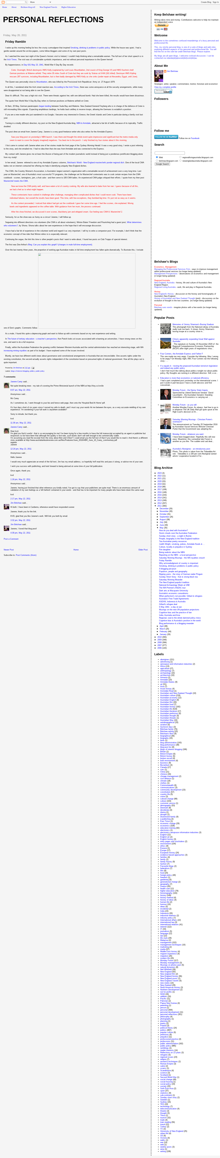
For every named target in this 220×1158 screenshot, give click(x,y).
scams (163, 1068)
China (162, 772)
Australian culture (167, 695)
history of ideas (167, 900)
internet (163, 927)
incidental (164, 909)
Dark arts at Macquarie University (173, 590)
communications (167, 787)
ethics (163, 846)
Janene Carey (16, 381)
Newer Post (9, 550)
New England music (168, 978)
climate (163, 781)
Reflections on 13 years (170, 1052)
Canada (163, 767)
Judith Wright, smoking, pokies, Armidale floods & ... (182, 544)
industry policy (166, 918)
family (163, 859)
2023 (159, 473)
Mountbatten (41, 82)
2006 (159, 648)
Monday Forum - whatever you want (188, 434)
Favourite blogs (167, 866)
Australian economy (168, 698)
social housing (166, 1082)
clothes (163, 783)
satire (162, 1066)
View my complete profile (165, 87)
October (163, 514)
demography (165, 805)
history (163, 895)
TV (161, 1129)
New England (166, 972)
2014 (159, 497)
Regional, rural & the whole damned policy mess (180, 618)
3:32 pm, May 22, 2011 (20, 520)
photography (165, 1019)
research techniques (169, 1061)
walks (162, 1140)
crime (162, 796)
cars (162, 769)
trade (162, 1120)
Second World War (168, 1077)
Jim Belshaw (16, 503)
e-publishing (165, 819)
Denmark (164, 808)
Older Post (143, 550)
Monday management (169, 963)
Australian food (166, 704)
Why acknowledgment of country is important (178, 563)
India (162, 911)
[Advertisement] (36, 545)
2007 (159, 645)
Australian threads (168, 718)
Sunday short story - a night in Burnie (175, 536)
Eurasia (163, 848)
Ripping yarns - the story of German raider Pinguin (180, 574)
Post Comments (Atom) (26, 555)
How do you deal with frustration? (173, 530)
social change (166, 1079)
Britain (163, 751)
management (166, 942)
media (163, 949)
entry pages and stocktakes (172, 841)
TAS (162, 1104)
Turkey (163, 1127)
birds (162, 740)
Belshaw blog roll (28, 7)
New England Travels (48, 7)
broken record (166, 758)
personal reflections (168, 1014)
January (163, 634)
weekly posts (166, 1147)
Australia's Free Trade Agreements (174, 599)
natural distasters (167, 967)
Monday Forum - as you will (185, 405)
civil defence (165, 778)
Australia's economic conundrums (173, 593)
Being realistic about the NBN (172, 552)
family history (166, 861)
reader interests (167, 1050)
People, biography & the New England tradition (179, 539)
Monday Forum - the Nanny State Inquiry (190, 390)
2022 (159, 476)
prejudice (164, 1037)
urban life (164, 1133)
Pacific (163, 998)
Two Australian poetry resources (173, 541)
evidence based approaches (172, 855)
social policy (165, 1084)
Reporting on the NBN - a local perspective (177, 555)
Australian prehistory (169, 713)
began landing (45, 106)
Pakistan (164, 1001)
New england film (167, 974)
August (163, 519)
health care (165, 888)
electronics (165, 830)
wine (162, 1149)
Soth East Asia (166, 1088)
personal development (169, 1012)
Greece (163, 886)
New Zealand (166, 985)
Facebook (195, 138)
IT (161, 929)
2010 (159, 637)
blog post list (165, 747)
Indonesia (164, 913)
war (161, 1142)
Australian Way (166, 720)
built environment (167, 760)
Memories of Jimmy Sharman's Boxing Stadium (193, 324)
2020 (159, 481)
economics (165, 826)
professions (165, 1041)
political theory (166, 1028)
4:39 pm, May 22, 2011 (20, 533)
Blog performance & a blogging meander (176, 623)
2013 (159, 500)
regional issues (166, 1057)
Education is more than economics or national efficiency (184, 378)
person (163, 1007)
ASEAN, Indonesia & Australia (172, 601)
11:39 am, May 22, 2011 (20, 423)
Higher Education (68, 7)
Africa (162, 666)
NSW (162, 994)
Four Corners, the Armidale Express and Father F (181, 354)
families (163, 857)
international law (167, 922)
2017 (159, 489)
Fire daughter (164, 549)
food (162, 873)
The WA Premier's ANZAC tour (172, 588)
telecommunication (168, 1109)
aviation (163, 724)
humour (163, 904)
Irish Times (12, 59)
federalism (164, 868)
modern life (165, 958)
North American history (170, 987)
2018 (159, 487)
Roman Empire (166, 1064)
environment (165, 844)
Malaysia (164, 940)
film (161, 870)
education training (168, 828)
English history (166, 839)
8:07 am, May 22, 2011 (20, 390)
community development (171, 790)
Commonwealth (167, 785)
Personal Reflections (53, 19)
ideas (162, 906)
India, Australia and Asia (169, 615)
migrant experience (168, 954)
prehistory (164, 1034)
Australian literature (168, 711)
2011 (159, 506)
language (164, 933)
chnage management (169, 776)
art (161, 684)
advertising (165, 662)
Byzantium (165, 765)
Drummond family (168, 817)
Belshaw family (166, 729)
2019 (159, 484)
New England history (169, 976)
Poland (163, 1025)
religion (163, 1059)
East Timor (165, 821)
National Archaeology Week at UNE (174, 585)
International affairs (168, 920)
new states (165, 983)
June (162, 525)
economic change (168, 823)
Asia (162, 686)
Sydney (163, 1102)
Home (4, 7)
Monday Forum (166, 960)
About (13, 7)
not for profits (166, 992)
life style (164, 938)
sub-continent (166, 1095)
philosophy (165, 1016)
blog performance (167, 745)
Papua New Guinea (168, 1003)
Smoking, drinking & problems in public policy (179, 566)
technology (165, 1106)
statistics (164, 1093)
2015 (159, 495)
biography (164, 738)
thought (163, 1113)
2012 (159, 503)
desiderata (164, 810)
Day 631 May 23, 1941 (33, 65)
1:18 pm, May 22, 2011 (20, 479)
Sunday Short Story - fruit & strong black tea (178, 577)
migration (164, 956)
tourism (163, 1118)
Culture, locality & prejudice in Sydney (175, 547)
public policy (40, 371)
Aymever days (166, 727)
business (164, 763)
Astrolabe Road (167, 691)
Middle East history (168, 951)
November (164, 511)
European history (167, 853)
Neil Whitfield (166, 969)
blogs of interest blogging (20, 371)
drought (163, 814)
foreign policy (166, 875)
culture (163, 801)
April (162, 626)
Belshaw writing (167, 731)
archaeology (165, 673)
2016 (159, 492)
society (163, 1086)
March (163, 629)
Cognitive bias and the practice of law (175, 612)
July (162, 522)
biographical (165, 736)
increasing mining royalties (15, 350)
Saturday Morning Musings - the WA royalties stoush (182, 558)
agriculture (164, 668)
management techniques (171, 945)
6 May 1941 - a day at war (170, 607)
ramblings (164, 1048)
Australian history (167, 707)
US (161, 1135)
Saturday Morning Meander (170, 580)
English (163, 835)
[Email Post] (33, 368)
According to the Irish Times (66, 87)
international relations (169, 924)
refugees (164, 1055)
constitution (165, 792)
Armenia (163, 677)
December (164, 508)
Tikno (162, 1115)
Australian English (168, 700)
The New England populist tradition (174, 582)
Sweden (163, 1100)
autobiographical (167, 722)
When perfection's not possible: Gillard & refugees (180, 596)
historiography (166, 893)
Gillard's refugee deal (168, 604)
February (164, 631)
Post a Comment (11, 539)
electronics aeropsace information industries (179, 832)
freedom (163, 877)
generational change (169, 882)
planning (163, 1021)
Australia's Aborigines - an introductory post (191, 449)
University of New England (171, 1131)
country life (165, 794)
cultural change (166, 799)
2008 (159, 642)
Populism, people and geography (173, 571)
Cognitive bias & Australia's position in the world (180, 620)
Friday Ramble (165, 560)
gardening (164, 879)
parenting (164, 1005)
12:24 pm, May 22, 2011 (20, 449)
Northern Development (170, 990)
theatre (163, 1111)
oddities (163, 996)
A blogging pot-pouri (167, 569)
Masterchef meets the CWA (16, 181)
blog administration (168, 742)
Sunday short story (168, 1097)
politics (32, 371)
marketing (164, 947)
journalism (164, 931)
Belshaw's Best (167, 733)
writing (163, 1151)
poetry (163, 1023)
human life (164, 902)
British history (166, 756)
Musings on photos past (170, 965)
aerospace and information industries (176, 664)
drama (163, 812)
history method (166, 897)
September (165, 517)
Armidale (164, 680)
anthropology (165, 671)
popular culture (166, 1032)
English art (165, 837)
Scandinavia (165, 1070)
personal (164, 1010)
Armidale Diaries (167, 682)
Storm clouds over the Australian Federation (178, 533)
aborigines (164, 659)
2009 (159, 640)
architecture (165, 675)
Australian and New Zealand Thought (176, 693)
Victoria (163, 1138)
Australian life (166, 709)
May (162, 528)
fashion (163, 864)
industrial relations (168, 915)
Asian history (166, 689)
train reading (165, 1122)
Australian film (166, 702)
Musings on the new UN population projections (179, 609)
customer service (167, 803)
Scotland (164, 1075)
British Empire (166, 754)
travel (162, 1124)
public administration (169, 1043)
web (162, 1144)
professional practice (169, 1039)
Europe (163, 850)
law (161, 936)
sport (162, 1091)
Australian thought (168, 716)
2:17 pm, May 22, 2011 (20, 499)
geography (164, 884)
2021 (159, 478)
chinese (163, 774)
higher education (167, 891)
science (163, 1073)
